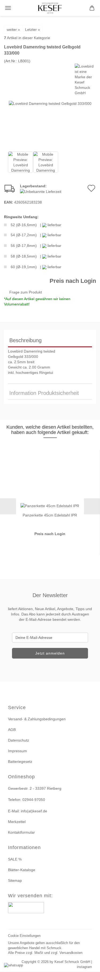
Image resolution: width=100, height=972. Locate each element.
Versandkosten (70, 953)
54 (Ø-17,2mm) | (36, 235)
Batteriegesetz (20, 761)
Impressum (17, 751)
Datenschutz (18, 740)
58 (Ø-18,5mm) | (36, 256)
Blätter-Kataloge (21, 870)
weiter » (13, 29)
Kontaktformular (21, 832)
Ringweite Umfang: (21, 217)
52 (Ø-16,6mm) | (36, 225)
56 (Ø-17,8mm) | (36, 245)
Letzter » (32, 29)
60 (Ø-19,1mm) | (36, 267)
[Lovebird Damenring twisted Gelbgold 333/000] (50, 103)
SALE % (15, 859)
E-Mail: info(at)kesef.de (27, 811)
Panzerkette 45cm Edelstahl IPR (50, 515)
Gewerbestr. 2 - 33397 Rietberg (34, 788)
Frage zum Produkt (25, 292)
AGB (12, 729)
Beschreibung (25, 340)
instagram (84, 967)
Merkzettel (17, 822)
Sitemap (15, 880)
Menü (8, 8)
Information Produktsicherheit (44, 393)
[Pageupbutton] (89, 964)
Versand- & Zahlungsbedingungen (37, 719)
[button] (8, 506)
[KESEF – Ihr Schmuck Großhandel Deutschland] (50, 8)
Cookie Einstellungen (24, 936)
